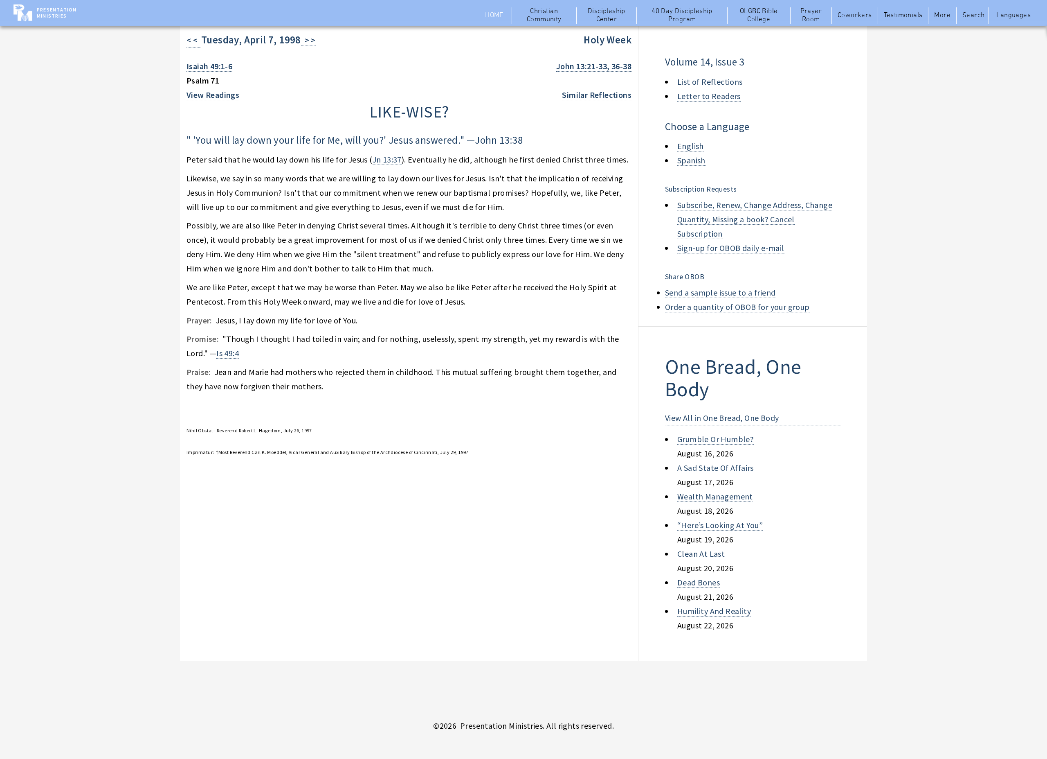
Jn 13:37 (387, 159)
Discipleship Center (606, 15)
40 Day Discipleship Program (682, 15)
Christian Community (544, 15)
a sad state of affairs (715, 468)
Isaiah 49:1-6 (209, 66)
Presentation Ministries (56, 13)
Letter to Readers (709, 96)
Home (494, 15)
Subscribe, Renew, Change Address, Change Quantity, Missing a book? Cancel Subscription (754, 219)
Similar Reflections (596, 95)
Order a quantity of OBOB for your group (737, 307)
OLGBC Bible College (758, 15)
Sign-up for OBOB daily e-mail (730, 248)
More (942, 15)
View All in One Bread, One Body (722, 418)
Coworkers (855, 15)
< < (193, 40)
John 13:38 (499, 140)
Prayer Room (811, 15)
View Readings (212, 95)
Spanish (691, 160)
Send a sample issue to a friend (720, 292)
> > (308, 40)
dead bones (698, 582)
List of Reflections (710, 82)
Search (973, 15)
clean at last (701, 554)
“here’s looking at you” (720, 525)
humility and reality (714, 611)
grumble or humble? (715, 439)
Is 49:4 (227, 353)
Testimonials (903, 15)
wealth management (715, 496)
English (690, 146)
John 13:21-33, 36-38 (593, 66)
